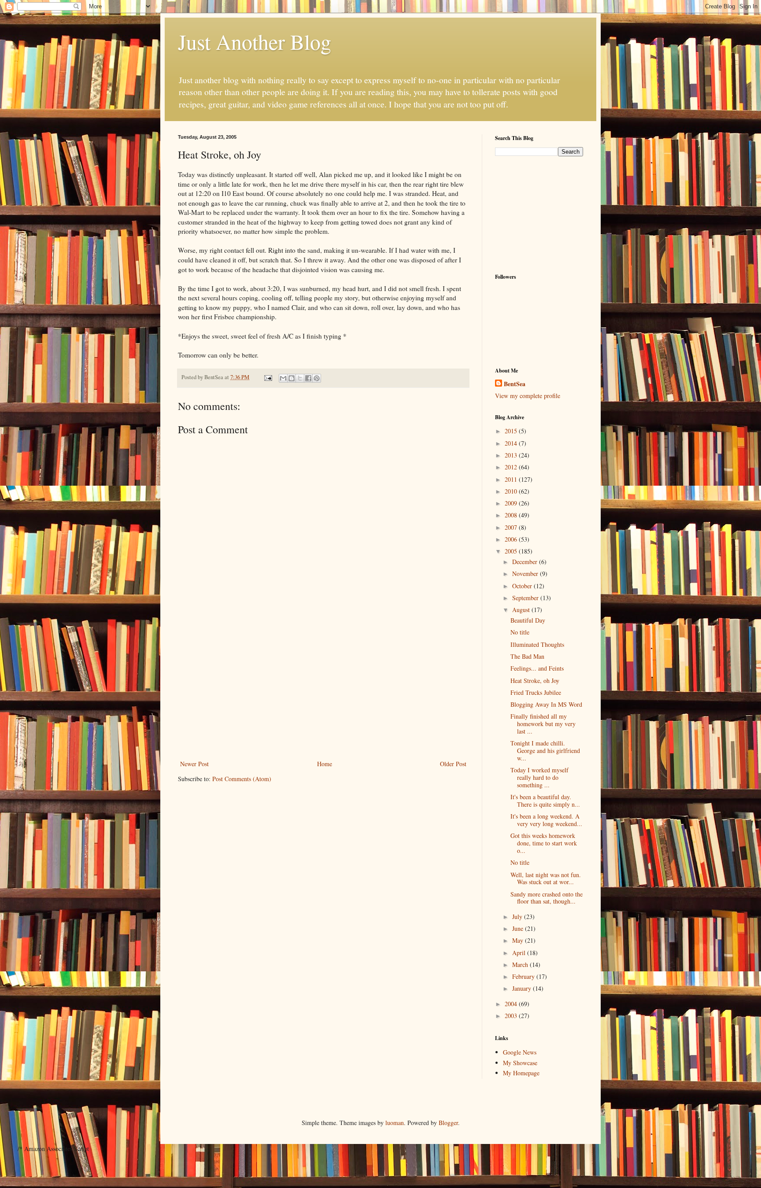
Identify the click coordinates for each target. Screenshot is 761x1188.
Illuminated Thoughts (537, 644)
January (522, 988)
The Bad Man (527, 656)
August (522, 609)
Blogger (448, 1122)
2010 (512, 491)
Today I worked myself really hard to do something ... (539, 777)
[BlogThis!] (291, 378)
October (523, 586)
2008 (512, 515)
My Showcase (520, 1063)
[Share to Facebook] (308, 378)
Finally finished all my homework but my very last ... (543, 723)
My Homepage (521, 1073)
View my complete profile (527, 395)
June (518, 928)
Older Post (453, 764)
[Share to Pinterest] (316, 378)
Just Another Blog (254, 41)
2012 (512, 467)
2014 (512, 443)
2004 (512, 1004)
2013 (512, 455)
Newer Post (194, 764)
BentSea (514, 384)
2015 (512, 431)
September (526, 598)
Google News (519, 1052)
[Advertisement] (323, 692)
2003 (512, 1015)
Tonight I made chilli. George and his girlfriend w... (545, 750)
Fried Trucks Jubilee (535, 692)
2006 (512, 539)
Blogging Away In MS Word (546, 704)
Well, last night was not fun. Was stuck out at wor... (545, 878)
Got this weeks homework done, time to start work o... (543, 843)
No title (519, 632)
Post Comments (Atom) (241, 779)
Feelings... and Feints (537, 668)
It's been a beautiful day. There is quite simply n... (545, 800)
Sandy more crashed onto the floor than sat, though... (546, 898)
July (518, 916)
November (526, 573)
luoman (394, 1122)
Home (324, 764)
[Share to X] (300, 378)
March (521, 964)
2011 (512, 479)
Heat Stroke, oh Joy (534, 680)
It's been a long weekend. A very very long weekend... (546, 820)
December (525, 561)
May (518, 940)
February (524, 976)
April (519, 952)
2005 (512, 551)
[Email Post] (267, 377)
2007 (512, 527)
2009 (512, 503)
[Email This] (283, 378)
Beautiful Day (527, 620)
